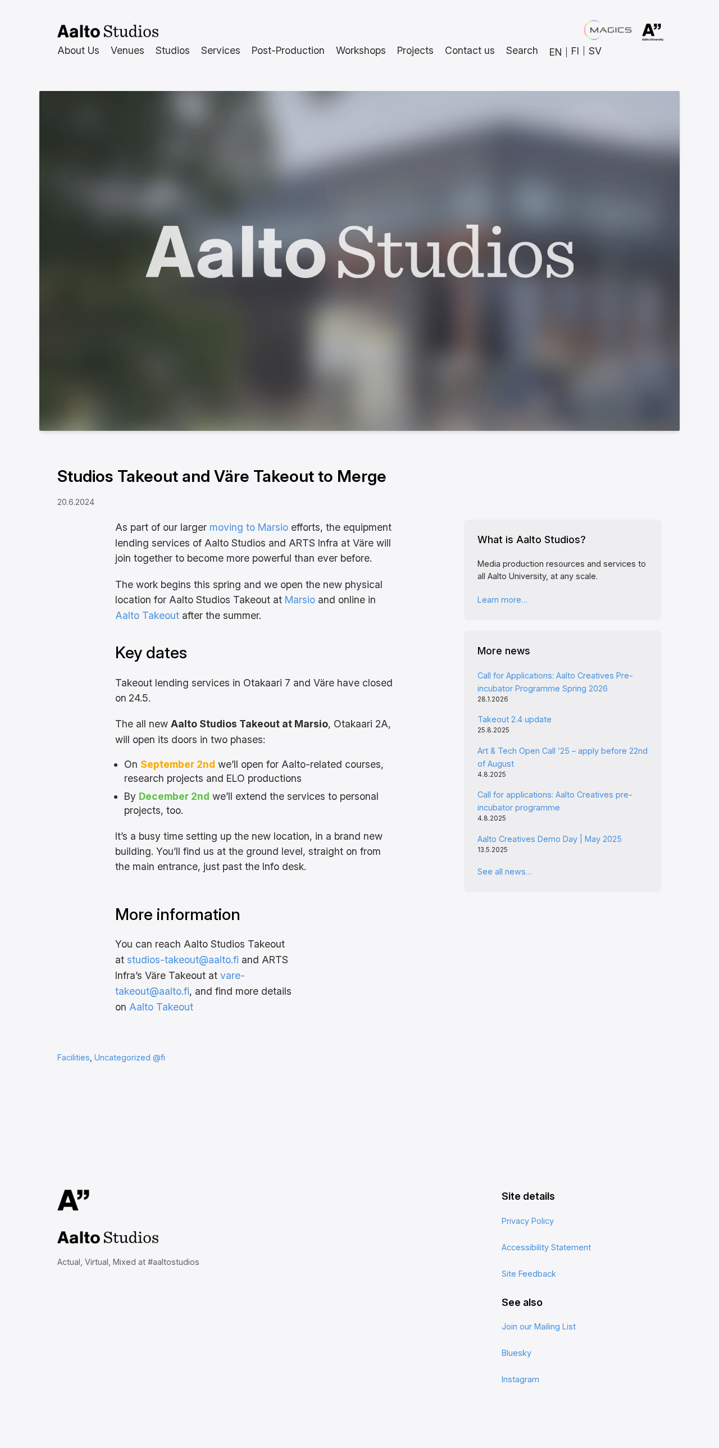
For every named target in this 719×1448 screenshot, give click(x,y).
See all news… (504, 871)
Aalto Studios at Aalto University (107, 31)
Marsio (300, 599)
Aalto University (637, 33)
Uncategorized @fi (129, 1057)
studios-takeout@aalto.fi (183, 960)
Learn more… (502, 599)
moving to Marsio (249, 527)
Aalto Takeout (147, 615)
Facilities (73, 1057)
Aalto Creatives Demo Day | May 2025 (549, 839)
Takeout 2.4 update (514, 719)
